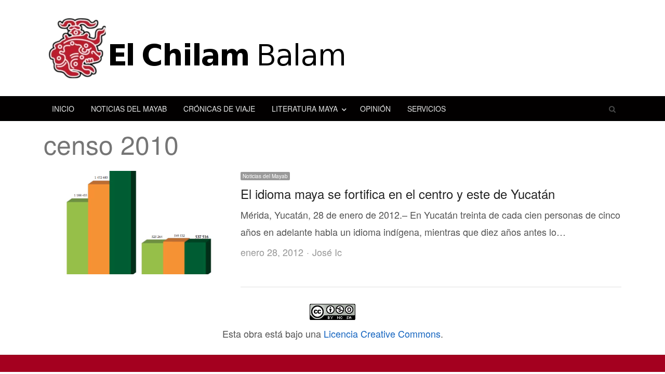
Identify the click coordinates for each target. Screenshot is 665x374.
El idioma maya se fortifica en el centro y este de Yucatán (398, 193)
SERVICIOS (426, 108)
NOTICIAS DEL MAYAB (129, 108)
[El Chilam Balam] (332, 48)
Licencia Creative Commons (382, 333)
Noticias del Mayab (265, 176)
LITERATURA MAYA (305, 108)
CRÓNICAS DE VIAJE (219, 108)
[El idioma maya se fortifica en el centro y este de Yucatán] (136, 179)
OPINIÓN (375, 108)
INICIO (63, 108)
